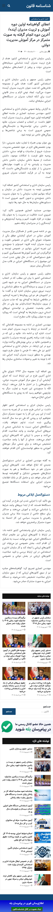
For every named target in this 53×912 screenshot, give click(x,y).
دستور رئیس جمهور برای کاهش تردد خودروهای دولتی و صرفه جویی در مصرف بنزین (41, 654)
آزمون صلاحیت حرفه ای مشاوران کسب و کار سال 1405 (19, 822)
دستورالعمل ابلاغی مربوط (34, 494)
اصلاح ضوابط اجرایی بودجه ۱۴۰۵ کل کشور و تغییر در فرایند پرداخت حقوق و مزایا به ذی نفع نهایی (17, 836)
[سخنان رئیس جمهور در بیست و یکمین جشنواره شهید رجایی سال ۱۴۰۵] (39, 608)
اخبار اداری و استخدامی (39, 18)
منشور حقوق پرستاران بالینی (21, 748)
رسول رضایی (43, 51)
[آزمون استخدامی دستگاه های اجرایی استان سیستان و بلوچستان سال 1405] (42, 809)
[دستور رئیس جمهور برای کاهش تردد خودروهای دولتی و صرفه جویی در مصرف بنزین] (39, 640)
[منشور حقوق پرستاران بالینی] (42, 752)
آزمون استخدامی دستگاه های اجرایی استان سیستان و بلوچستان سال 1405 (17, 809)
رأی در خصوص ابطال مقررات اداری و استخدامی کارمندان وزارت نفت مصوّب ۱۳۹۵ (17, 864)
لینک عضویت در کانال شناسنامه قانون (27, 909)
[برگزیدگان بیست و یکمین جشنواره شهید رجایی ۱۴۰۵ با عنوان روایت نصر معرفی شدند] (13, 608)
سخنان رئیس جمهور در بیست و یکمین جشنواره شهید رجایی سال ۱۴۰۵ (41, 620)
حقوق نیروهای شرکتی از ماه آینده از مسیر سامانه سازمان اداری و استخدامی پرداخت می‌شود (14, 687)
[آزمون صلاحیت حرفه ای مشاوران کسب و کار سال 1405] (42, 824)
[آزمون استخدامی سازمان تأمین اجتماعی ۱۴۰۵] (42, 852)
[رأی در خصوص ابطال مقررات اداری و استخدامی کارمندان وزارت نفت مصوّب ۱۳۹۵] (42, 865)
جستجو (47, 706)
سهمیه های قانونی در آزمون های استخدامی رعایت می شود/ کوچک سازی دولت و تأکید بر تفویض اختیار (14, 654)
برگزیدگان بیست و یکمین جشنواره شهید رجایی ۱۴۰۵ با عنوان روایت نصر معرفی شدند (14, 622)
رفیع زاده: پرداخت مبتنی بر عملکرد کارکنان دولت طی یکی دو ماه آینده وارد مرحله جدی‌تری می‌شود (39, 687)
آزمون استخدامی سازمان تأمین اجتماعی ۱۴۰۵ (20, 849)
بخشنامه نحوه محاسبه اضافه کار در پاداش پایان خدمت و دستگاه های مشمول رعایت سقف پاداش (18, 794)
